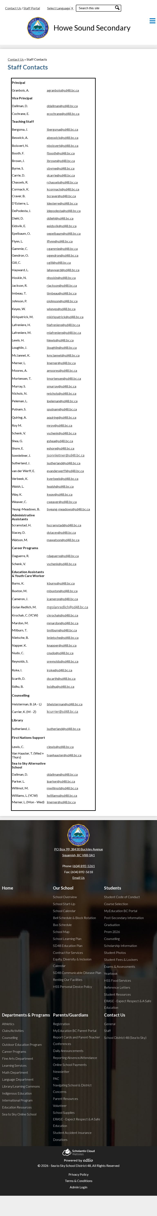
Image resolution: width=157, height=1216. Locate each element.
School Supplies (64, 1112)
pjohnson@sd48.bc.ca (62, 301)
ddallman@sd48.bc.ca (62, 106)
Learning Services (14, 1065)
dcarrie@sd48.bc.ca (61, 175)
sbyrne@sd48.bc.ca (60, 168)
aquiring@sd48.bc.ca (61, 417)
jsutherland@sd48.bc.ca (63, 463)
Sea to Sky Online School (19, 1114)
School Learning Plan (67, 939)
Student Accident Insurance (72, 1132)
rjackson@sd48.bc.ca (62, 285)
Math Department (15, 1072)
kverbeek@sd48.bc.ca (62, 479)
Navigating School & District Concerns (72, 1088)
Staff (107, 1030)
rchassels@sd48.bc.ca (62, 182)
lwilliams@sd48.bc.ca (62, 795)
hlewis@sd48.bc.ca (60, 340)
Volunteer (60, 1105)
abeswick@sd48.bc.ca (62, 137)
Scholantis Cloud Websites (78, 1151)
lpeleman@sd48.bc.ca (62, 401)
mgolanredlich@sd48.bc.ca (67, 607)
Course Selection (116, 904)
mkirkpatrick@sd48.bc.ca (65, 317)
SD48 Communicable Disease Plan (77, 973)
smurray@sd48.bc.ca (61, 386)
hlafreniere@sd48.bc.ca (63, 325)
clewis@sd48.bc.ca (60, 747)
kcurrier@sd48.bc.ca (62, 711)
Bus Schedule (62, 925)
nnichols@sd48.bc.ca (61, 393)
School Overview (65, 897)
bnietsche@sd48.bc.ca (62, 637)
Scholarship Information (120, 945)
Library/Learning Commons (21, 1086)
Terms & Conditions (78, 1181)
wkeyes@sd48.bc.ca (61, 309)
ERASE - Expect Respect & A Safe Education (127, 1004)
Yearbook (111, 973)
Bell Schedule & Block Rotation (74, 918)
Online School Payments (70, 1064)
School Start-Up (64, 904)
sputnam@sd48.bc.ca (62, 409)
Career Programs (14, 1051)
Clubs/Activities (13, 1030)
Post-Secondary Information (124, 918)
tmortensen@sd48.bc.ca (64, 378)
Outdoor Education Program (22, 1044)
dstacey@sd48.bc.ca (61, 532)
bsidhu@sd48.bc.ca (60, 686)
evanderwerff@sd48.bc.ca (65, 471)
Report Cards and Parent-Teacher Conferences (76, 1040)
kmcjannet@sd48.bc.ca (63, 355)
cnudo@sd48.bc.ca (60, 653)
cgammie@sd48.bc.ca (62, 248)
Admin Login (78, 1187)
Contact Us (13, 8)
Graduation (112, 925)
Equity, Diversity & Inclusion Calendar (72, 962)
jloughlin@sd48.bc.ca (62, 347)
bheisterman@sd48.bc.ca (64, 704)
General (109, 1024)
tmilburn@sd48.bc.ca (62, 630)
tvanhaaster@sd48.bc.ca (64, 755)
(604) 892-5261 (84, 866)
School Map (61, 932)
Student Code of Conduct (122, 897)
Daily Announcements (68, 1051)
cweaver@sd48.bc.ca (62, 502)
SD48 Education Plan (67, 945)
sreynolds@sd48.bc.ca (62, 661)
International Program (17, 1100)
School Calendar (64, 911)
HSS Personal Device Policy (72, 986)
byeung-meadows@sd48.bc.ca (68, 509)
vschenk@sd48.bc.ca (61, 564)
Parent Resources (65, 1098)
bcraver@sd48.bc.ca (61, 196)
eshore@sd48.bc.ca (60, 448)
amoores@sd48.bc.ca (62, 370)
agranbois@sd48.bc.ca (63, 90)
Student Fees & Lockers (121, 959)
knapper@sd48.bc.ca (61, 645)
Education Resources (17, 1107)
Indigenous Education (17, 1093)
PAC (56, 1078)
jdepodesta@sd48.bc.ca (64, 211)
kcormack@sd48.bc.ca (63, 189)
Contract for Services (68, 952)
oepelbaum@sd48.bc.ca (64, 233)
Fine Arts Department (17, 1058)
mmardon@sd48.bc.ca (62, 623)
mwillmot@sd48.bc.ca (62, 788)
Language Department (18, 1079)
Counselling (112, 939)
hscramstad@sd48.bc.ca (64, 525)
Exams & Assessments (119, 966)
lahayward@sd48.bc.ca (63, 270)
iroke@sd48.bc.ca (59, 670)
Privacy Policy (78, 1174)
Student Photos (115, 952)
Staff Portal (32, 8)
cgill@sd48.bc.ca (59, 262)
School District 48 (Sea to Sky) (125, 1037)
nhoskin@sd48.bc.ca (61, 278)
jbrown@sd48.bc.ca (61, 161)
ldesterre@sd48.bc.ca (62, 203)
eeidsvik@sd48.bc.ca (61, 226)
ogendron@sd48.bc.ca (62, 255)
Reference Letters (117, 987)
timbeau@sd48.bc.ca (61, 293)
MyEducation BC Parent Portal (74, 1030)
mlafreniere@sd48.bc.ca (64, 332)
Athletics (8, 1024)
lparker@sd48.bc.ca (61, 781)
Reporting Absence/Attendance (75, 1058)
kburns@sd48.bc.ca (61, 583)
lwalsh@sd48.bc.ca (60, 486)
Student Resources (117, 994)
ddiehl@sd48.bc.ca (60, 218)
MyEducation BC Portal (120, 911)
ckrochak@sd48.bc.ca (62, 615)
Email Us (78, 877)
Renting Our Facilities (67, 979)
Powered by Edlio (78, 1159)
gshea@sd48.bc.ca (60, 441)
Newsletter (61, 1071)
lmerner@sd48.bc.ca (61, 363)
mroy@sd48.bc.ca (59, 425)
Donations (60, 1139)
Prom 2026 (112, 932)
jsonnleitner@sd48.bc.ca (65, 455)
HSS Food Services (117, 980)
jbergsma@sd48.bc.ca (62, 129)
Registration (61, 1024)
